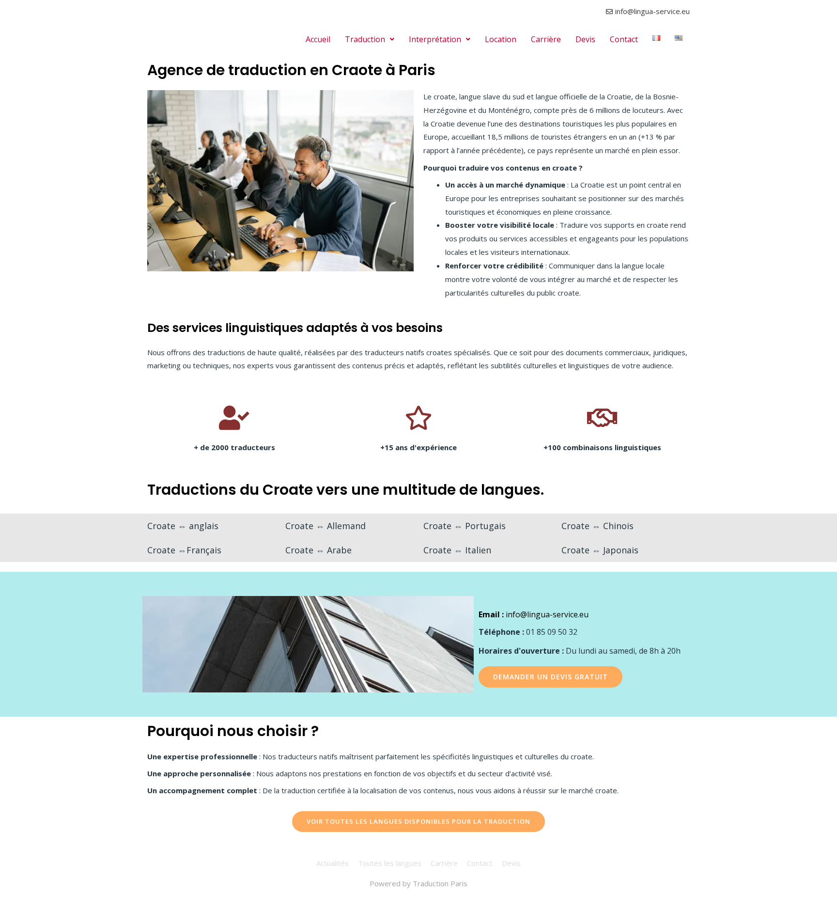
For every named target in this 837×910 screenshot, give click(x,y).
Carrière (546, 39)
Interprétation (435, 39)
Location (500, 39)
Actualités (332, 863)
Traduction (365, 39)
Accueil (318, 39)
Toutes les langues (389, 863)
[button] (370, 39)
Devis (585, 39)
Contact (624, 39)
